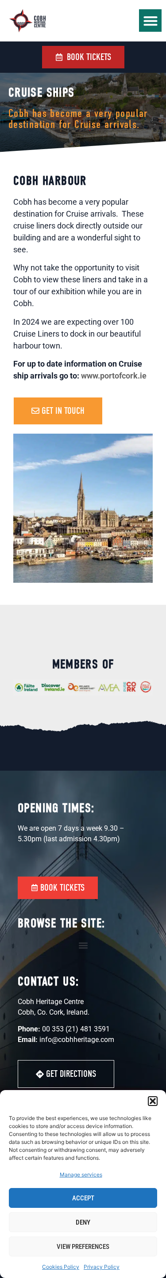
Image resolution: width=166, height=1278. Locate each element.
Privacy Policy (102, 1266)
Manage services (81, 1174)
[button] (152, 1101)
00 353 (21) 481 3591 (76, 1029)
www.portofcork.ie (114, 375)
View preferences (83, 1247)
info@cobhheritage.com (76, 1039)
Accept (83, 1198)
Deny (83, 1222)
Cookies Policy (60, 1266)
